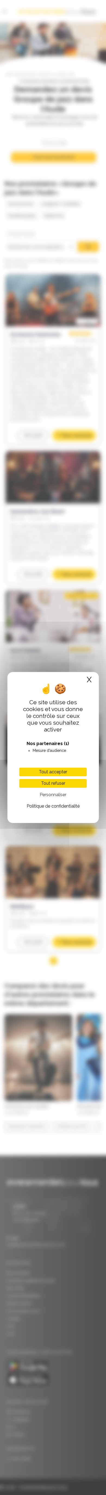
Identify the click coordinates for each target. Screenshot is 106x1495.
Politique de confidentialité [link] (53, 806)
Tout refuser (53, 783)
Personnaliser (53, 794)
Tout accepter (53, 771)
